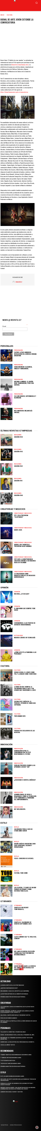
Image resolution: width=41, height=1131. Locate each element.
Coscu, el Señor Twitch (7, 1045)
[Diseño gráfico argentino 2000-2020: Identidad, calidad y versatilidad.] (6, 847)
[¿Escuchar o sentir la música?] (6, 783)
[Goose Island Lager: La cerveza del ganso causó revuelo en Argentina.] (6, 969)
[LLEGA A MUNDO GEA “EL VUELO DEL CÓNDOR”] (6, 940)
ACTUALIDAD (18, 635)
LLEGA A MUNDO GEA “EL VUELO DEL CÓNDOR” (25, 938)
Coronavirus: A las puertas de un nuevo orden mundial (24, 624)
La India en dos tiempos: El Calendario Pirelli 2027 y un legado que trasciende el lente (25, 688)
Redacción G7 (19, 282)
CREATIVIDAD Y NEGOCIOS (23, 513)
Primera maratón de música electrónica (12, 997)
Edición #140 (18, 495)
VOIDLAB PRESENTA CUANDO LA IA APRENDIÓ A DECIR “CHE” (24, 766)
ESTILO (16, 827)
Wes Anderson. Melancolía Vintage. (23, 411)
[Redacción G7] (14, 282)
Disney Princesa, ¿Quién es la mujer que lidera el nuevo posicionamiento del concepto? (17, 1011)
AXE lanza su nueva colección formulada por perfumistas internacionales (24, 953)
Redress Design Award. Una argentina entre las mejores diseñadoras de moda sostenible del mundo (17, 1088)
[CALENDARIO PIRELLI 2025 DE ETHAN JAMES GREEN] (6, 832)
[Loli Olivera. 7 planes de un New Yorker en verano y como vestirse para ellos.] (6, 891)
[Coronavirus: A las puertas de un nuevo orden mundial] (6, 626)
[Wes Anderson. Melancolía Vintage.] (6, 414)
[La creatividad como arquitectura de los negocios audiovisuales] (6, 577)
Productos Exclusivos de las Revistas (24, 731)
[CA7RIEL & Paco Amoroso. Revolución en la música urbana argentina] (6, 355)
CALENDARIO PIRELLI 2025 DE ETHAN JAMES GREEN (23, 830)
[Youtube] (14, 313)
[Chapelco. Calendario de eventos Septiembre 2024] (6, 925)
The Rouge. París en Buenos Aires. (10, 1063)
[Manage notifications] (37, 1127)
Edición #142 (18, 466)
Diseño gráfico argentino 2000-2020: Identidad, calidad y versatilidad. (25, 845)
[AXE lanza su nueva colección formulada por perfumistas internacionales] (6, 954)
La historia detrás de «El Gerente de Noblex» (14, 994)
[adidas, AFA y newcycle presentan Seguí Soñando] (6, 548)
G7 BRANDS (18, 905)
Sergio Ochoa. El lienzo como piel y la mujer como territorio (25, 673)
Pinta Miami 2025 (19, 716)
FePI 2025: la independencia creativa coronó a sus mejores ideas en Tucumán (25, 560)
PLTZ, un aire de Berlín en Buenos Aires (12, 1076)
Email (4, 326)
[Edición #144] (6, 440)
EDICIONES (17, 434)
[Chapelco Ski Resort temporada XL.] (6, 911)
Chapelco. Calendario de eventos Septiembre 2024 (23, 923)
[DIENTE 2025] (6, 533)
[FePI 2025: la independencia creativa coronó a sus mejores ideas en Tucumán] (6, 562)
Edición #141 (18, 480)
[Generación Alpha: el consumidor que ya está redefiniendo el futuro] (6, 754)
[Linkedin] (8, 313)
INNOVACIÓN (18, 748)
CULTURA (9, 15)
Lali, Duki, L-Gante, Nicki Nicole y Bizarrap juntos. (15, 1015)
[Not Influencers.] (6, 812)
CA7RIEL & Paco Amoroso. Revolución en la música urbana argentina (25, 354)
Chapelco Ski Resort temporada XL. (21, 908)
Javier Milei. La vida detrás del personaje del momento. (17, 1042)
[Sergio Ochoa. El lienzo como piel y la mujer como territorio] (6, 675)
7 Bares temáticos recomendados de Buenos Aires (15, 1054)
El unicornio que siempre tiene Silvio (24, 609)
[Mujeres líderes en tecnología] (6, 641)
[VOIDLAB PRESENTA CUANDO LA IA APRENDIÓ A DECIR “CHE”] (6, 768)
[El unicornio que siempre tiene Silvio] (6, 612)
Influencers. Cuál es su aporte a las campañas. (14, 991)
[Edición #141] (6, 484)
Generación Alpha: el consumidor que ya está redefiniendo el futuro (22, 752)
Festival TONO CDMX (21, 873)
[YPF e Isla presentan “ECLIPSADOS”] (6, 518)
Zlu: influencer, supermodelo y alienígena (25, 397)
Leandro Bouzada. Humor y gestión (11, 1092)
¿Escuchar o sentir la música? (25, 780)
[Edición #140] (6, 498)
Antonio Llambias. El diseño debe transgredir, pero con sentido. (24, 383)
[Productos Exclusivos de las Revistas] (6, 734)
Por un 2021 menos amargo (8, 1018)
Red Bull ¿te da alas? (21, 594)
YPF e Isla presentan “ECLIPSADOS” (21, 516)
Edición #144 (18, 437)
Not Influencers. (20, 809)
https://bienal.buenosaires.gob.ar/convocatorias (14, 92)
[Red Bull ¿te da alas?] (6, 597)
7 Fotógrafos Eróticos (7, 1060)
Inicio (2, 15)
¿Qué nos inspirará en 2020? (9, 988)
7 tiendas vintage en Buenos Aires (10, 1057)
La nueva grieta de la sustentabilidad (12, 985)
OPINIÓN (17, 591)
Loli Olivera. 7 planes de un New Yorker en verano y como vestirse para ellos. (25, 889)
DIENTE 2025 (18, 530)
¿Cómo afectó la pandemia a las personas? (25, 653)
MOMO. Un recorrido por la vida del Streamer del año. (17, 1035)
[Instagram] (3, 313)
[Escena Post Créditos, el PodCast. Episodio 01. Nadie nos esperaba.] (6, 705)
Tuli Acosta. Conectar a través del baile (13, 1032)
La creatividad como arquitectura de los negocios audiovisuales (24, 575)
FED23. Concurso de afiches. (24, 858)
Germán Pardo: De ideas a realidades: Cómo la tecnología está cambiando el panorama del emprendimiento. (25, 797)
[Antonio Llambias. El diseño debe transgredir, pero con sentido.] (6, 385)
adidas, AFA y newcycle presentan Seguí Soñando (23, 545)
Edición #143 (18, 451)
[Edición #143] (6, 455)
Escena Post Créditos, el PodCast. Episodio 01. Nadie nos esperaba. (25, 703)
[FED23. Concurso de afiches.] (6, 861)
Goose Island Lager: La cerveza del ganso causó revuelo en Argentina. (25, 967)
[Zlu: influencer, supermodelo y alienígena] (6, 399)
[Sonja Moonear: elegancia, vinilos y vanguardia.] (6, 370)
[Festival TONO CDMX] (6, 876)
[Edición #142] (6, 469)
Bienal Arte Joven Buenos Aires (20, 65)
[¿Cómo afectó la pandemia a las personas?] (6, 655)
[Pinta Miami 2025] (6, 719)
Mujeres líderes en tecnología (24, 637)
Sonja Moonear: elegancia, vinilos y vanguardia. (23, 368)
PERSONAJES (18, 350)
